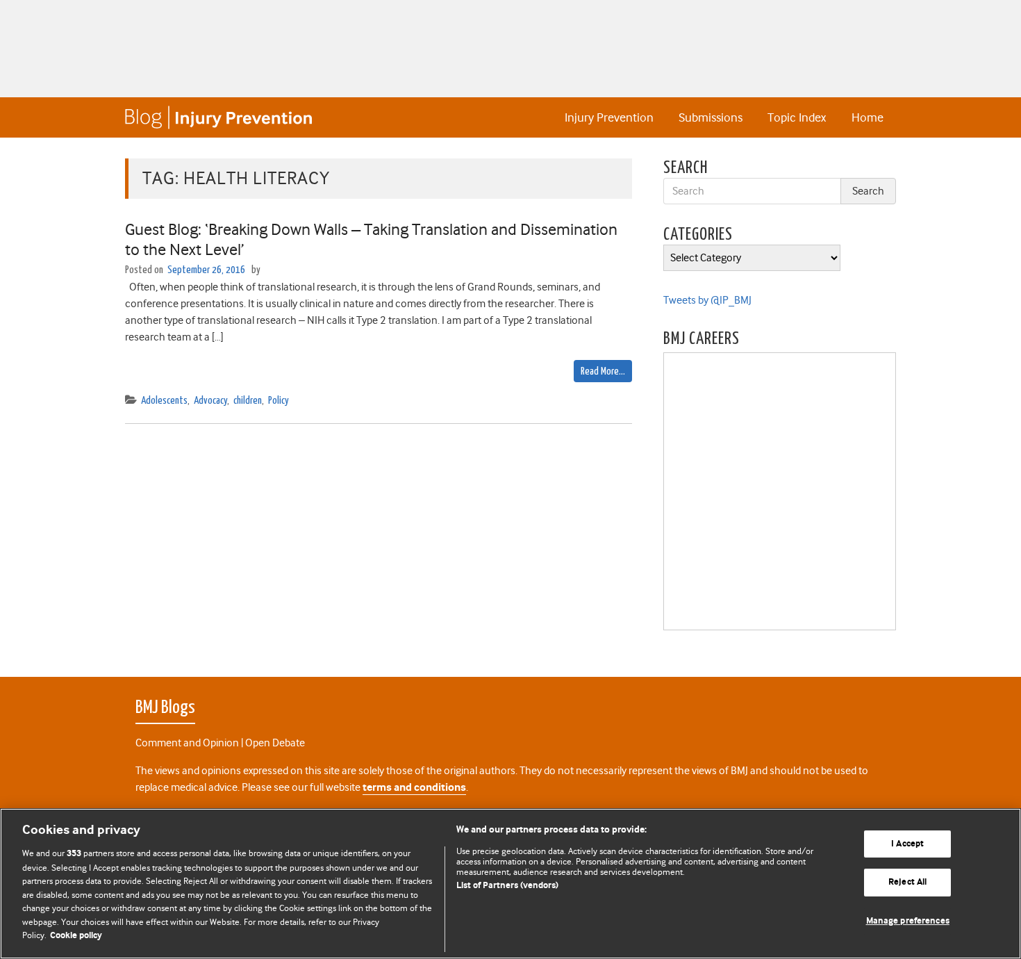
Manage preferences (907, 921)
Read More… (603, 371)
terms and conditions (414, 787)
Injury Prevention (609, 117)
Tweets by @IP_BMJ (707, 300)
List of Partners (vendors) (507, 885)
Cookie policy (76, 936)
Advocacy (210, 400)
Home (867, 117)
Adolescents (164, 400)
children (247, 400)
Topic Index (796, 117)
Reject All (907, 882)
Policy (278, 400)
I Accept (907, 844)
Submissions (710, 117)
